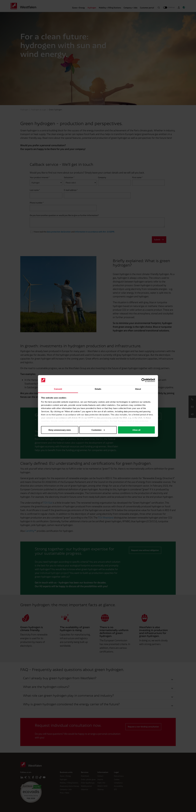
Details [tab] (98, 389)
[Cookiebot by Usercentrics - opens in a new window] (143, 380)
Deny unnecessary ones (60, 430)
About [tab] (138, 389)
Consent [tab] (58, 389)
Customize (96, 430)
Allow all (136, 430)
